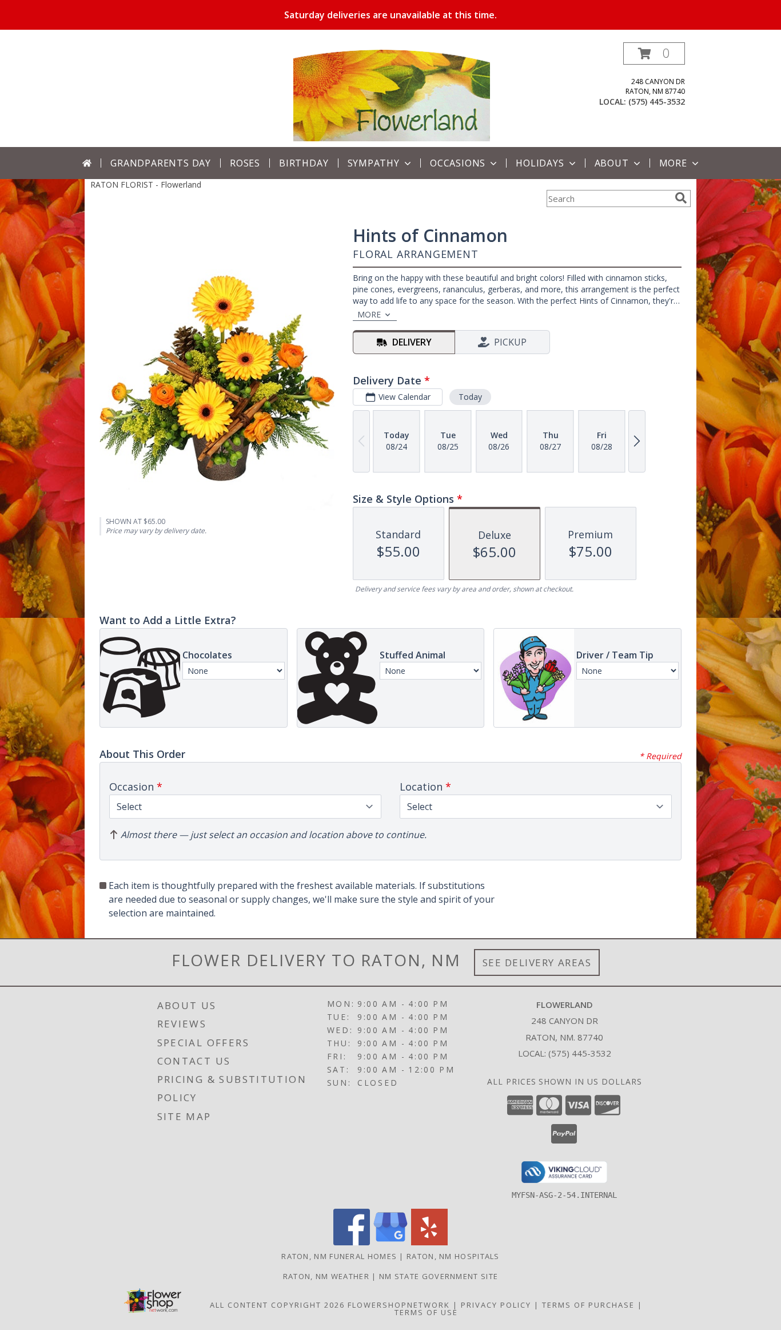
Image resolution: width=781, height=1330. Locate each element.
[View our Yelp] (429, 1242)
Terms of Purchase (588, 1305)
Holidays (540, 163)
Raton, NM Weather (326, 1276)
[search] (681, 198)
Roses (245, 163)
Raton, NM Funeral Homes (339, 1256)
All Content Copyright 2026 (277, 1305)
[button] (654, 53)
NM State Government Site (438, 1276)
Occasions (457, 163)
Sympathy (374, 163)
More (673, 163)
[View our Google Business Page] (390, 1242)
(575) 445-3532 (656, 101)
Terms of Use (426, 1312)
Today (470, 396)
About (612, 163)
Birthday (303, 163)
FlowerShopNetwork (399, 1305)
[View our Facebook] (351, 1242)
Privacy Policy (496, 1305)
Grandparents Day (160, 163)
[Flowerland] (391, 94)
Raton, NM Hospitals (453, 1256)
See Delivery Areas (537, 962)
